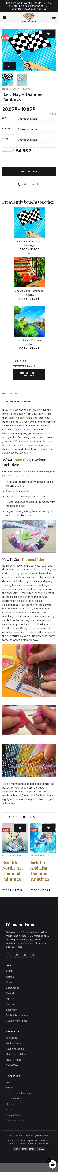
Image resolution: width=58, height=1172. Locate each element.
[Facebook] (25, 955)
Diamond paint (16, 417)
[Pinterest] (17, 955)
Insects (10, 1004)
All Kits (9, 971)
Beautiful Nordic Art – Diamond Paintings (14, 871)
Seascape (11, 1009)
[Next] (51, 50)
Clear (53, 114)
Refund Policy (13, 1098)
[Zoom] (9, 66)
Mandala (10, 993)
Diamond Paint (33, 559)
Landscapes (12, 987)
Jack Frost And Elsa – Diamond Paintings (40, 871)
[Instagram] (9, 955)
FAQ (8, 1082)
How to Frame (13, 1059)
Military (10, 998)
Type (5, 139)
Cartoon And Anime (20, 89)
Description (10, 393)
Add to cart (29, 171)
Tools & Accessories (17, 1015)
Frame (6, 129)
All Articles (11, 1037)
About (9, 1109)
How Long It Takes (16, 1054)
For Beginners (13, 1043)
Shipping (10, 1087)
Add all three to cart (29, 374)
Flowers (10, 982)
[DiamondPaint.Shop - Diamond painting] (29, 17)
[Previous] (7, 50)
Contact (10, 1104)
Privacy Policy (13, 1115)
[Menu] (4, 17)
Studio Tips (12, 1065)
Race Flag (22, 460)
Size (4, 118)
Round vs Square (15, 1048)
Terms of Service (15, 1120)
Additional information (17, 402)
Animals (10, 976)
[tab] (29, 394)
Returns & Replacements (19, 1093)
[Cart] (54, 17)
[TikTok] (33, 955)
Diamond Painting (32, 445)
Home (5, 89)
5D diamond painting (26, 441)
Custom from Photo (16, 1020)
